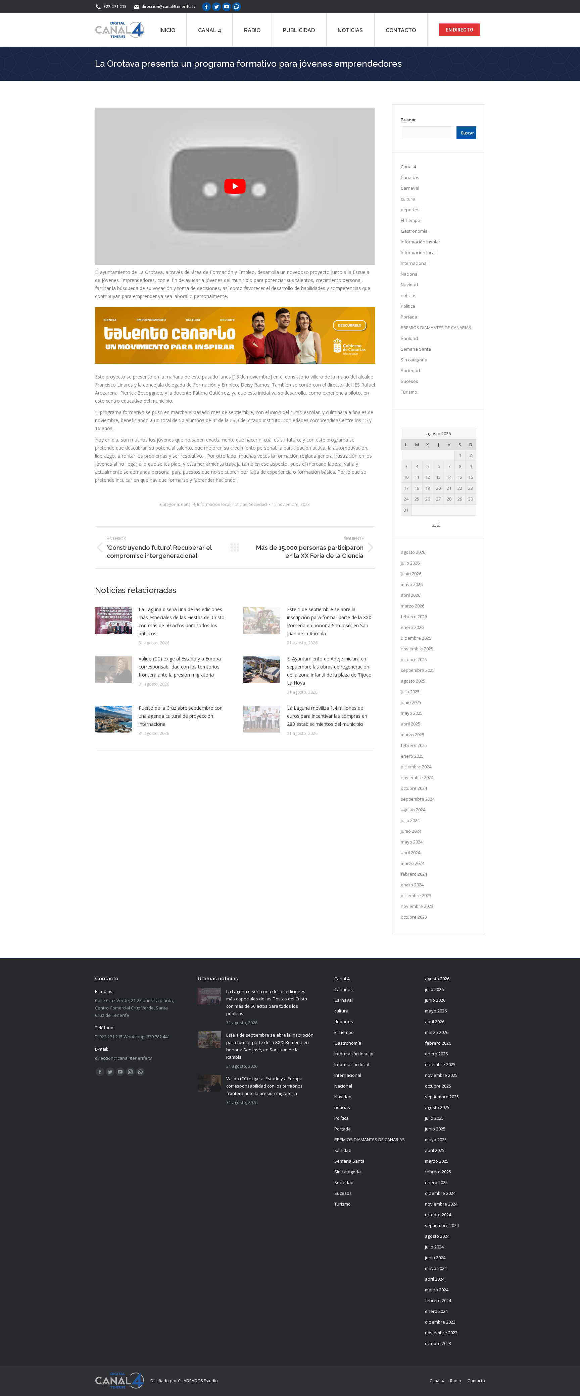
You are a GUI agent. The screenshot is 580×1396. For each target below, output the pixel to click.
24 (406, 499)
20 (438, 488)
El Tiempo (410, 220)
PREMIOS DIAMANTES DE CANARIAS (436, 328)
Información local (213, 504)
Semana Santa (416, 349)
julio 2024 (410, 820)
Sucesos (409, 381)
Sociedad (258, 504)
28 (449, 499)
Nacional (410, 274)
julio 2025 (410, 692)
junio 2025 (411, 702)
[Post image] (113, 620)
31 (406, 510)
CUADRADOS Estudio (198, 1381)
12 (427, 477)
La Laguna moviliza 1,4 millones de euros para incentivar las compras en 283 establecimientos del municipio (327, 716)
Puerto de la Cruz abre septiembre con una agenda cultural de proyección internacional (181, 716)
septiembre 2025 (418, 670)
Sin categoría (414, 360)
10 (406, 477)
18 (417, 488)
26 (427, 499)
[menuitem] (167, 30)
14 (449, 477)
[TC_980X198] (235, 362)
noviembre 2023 (417, 906)
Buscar (408, 119)
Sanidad (409, 338)
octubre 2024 (414, 788)
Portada (409, 317)
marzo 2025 (412, 735)
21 (449, 488)
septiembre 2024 (418, 799)
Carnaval (410, 188)
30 (470, 499)
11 (417, 477)
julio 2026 (410, 563)
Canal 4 (188, 504)
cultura (408, 199)
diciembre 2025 (416, 638)
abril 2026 (410, 595)
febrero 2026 (414, 617)
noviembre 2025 (417, 649)
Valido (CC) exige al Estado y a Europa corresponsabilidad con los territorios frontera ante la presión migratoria (180, 666)
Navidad (409, 285)
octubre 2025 (414, 659)
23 (470, 488)
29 (459, 499)
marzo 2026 (412, 606)
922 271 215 (115, 6)
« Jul (436, 524)
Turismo (409, 392)
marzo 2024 (412, 863)
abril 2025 (410, 724)
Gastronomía (414, 231)
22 (459, 488)
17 (406, 488)
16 (470, 477)
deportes (410, 210)
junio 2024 (411, 831)
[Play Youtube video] (235, 186)
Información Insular (420, 242)
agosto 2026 (413, 552)
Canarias (410, 177)
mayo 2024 (412, 842)
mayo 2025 (412, 713)
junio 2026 (411, 574)
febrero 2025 (414, 745)
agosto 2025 (413, 681)
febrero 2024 (414, 874)
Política (408, 306)
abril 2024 (410, 853)
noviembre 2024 (417, 777)
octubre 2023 (414, 917)
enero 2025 (412, 756)
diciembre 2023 (416, 895)
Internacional (414, 263)
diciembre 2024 (416, 767)
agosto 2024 (413, 810)
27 (438, 499)
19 (427, 488)
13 (438, 477)
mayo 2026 (412, 584)
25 (417, 499)
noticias (239, 504)
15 (459, 477)
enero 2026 (412, 627)
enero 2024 (412, 885)
